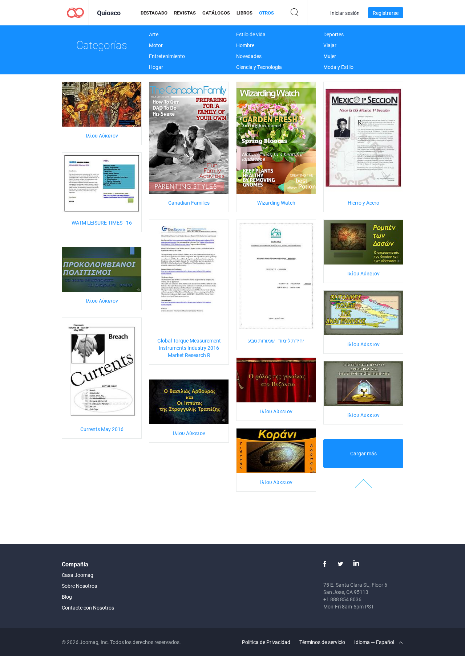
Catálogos (216, 12)
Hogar (156, 66)
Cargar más (363, 453)
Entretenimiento (167, 56)
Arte (153, 34)
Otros (266, 12)
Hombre (245, 45)
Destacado (154, 12)
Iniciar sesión (345, 12)
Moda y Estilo (338, 66)
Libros (244, 12)
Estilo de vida (251, 34)
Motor (156, 45)
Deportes (333, 34)
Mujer (329, 56)
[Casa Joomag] (75, 12)
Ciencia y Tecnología (259, 66)
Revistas (185, 12)
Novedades (249, 56)
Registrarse (386, 12)
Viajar (329, 45)
